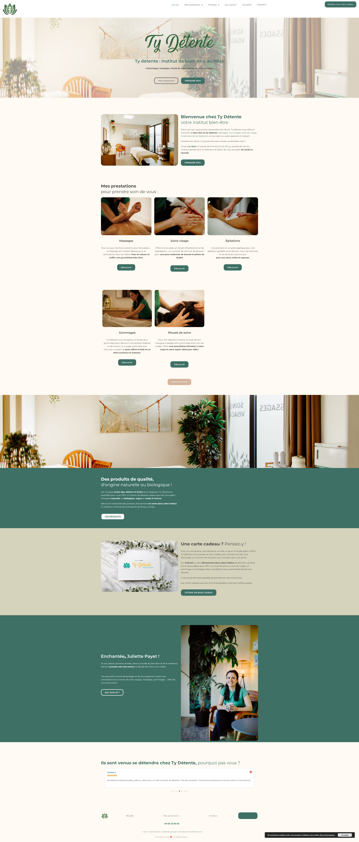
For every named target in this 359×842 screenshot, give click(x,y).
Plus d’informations (327, 835)
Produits (212, 5)
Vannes (245, 146)
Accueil (175, 5)
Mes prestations (192, 5)
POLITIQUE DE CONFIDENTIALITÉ (190, 832)
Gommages (235, 133)
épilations (203, 136)
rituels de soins (188, 136)
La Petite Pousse (181, 837)
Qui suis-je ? (231, 5)
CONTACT (262, 5)
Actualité (246, 5)
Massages (223, 133)
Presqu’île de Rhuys (221, 146)
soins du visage (248, 133)
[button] (103, 778)
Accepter (345, 835)
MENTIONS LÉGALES (169, 832)
